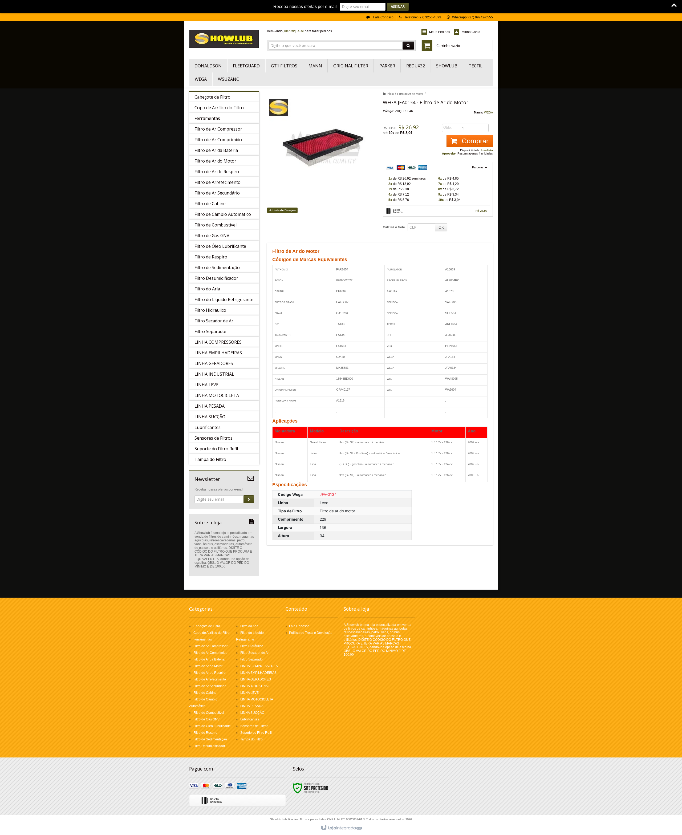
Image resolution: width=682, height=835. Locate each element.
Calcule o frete (394, 227)
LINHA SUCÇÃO (252, 713)
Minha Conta (471, 32)
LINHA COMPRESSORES (259, 666)
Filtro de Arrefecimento (209, 679)
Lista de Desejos (284, 210)
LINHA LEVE (249, 693)
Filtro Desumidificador (209, 746)
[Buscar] (408, 46)
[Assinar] (398, 7)
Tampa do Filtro (251, 739)
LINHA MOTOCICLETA (256, 699)
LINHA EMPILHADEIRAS (258, 673)
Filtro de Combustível (208, 713)
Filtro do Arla (249, 626)
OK (441, 227)
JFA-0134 (328, 494)
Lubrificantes (249, 719)
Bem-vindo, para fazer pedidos (299, 31)
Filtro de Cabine (205, 693)
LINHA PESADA (251, 706)
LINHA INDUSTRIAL (255, 686)
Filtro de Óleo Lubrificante (212, 726)
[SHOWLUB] (224, 39)
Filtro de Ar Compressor (210, 646)
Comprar (474, 141)
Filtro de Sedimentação (210, 739)
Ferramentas (202, 639)
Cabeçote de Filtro (206, 626)
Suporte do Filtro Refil (256, 733)
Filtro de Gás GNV (206, 719)
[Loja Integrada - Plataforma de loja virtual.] (341, 828)
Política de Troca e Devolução (310, 633)
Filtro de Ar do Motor (410, 93)
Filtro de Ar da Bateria (209, 659)
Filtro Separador (252, 659)
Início (390, 93)
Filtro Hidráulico (251, 646)
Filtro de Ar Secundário (209, 686)
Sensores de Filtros (254, 726)
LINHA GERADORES (255, 679)
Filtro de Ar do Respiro (209, 673)
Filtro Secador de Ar (254, 653)
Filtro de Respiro (205, 733)
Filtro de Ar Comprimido (210, 653)
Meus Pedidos (439, 32)
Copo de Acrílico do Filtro (211, 633)
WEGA (488, 112)
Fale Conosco (382, 17)
